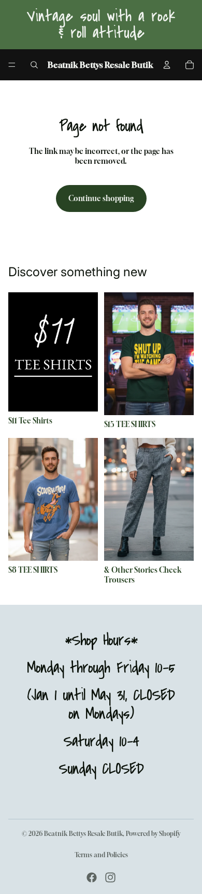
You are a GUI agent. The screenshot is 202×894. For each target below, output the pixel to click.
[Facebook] (91, 877)
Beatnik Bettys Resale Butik (83, 834)
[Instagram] (110, 877)
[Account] (166, 64)
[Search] (34, 64)
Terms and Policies (101, 855)
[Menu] (12, 65)
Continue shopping (101, 198)
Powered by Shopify (153, 834)
